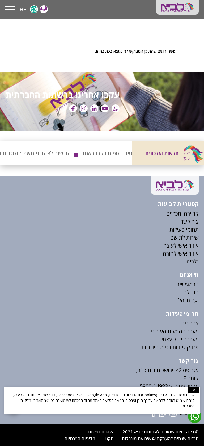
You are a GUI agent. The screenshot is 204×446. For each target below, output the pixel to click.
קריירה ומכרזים (182, 213)
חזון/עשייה (187, 284)
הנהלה (191, 292)
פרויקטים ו (187, 347)
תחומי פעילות (184, 229)
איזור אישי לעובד (181, 245)
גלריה (192, 261)
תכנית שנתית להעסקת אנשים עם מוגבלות (160, 439)
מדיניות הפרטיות (79, 439)
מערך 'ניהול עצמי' (179, 339)
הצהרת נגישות (101, 432)
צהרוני (192, 323)
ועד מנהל (188, 300)
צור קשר (190, 221)
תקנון (108, 439)
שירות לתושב (185, 237)
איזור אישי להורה (181, 253)
